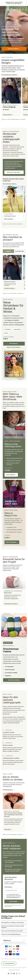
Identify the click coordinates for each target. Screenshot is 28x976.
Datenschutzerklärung (11, 897)
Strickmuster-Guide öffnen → (14, 172)
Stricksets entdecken (14, 48)
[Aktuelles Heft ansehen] (14, 364)
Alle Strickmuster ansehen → (10, 183)
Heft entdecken (14, 343)
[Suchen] (5, 10)
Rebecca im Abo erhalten (14, 347)
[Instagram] (11, 973)
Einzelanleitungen (19, 251)
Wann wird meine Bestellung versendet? (12, 931)
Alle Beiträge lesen (9, 789)
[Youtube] (14, 973)
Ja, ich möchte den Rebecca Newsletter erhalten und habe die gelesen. (14, 896)
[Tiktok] (17, 973)
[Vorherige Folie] (1, 3)
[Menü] (2, 10)
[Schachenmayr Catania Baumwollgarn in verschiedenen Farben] (14, 626)
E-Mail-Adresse (8, 887)
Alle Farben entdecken (14, 680)
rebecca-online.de (15, 970)
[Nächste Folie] (26, 3)
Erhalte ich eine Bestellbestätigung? (11, 934)
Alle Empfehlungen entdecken (10, 74)
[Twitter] (19, 973)
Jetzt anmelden (14, 901)
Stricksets (8, 251)
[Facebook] (8, 973)
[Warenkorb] (26, 10)
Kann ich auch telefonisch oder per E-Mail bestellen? (12, 926)
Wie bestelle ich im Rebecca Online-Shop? (12, 922)
